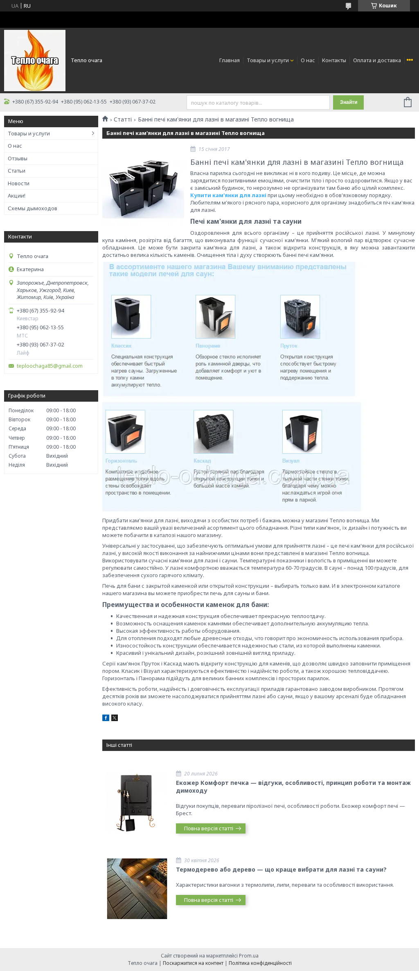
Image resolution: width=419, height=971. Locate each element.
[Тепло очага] (34, 59)
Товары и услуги (268, 60)
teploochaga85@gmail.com (50, 365)
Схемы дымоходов (32, 208)
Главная (229, 60)
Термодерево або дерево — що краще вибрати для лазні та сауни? (281, 869)
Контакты (334, 60)
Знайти (348, 102)
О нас (308, 60)
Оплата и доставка (377, 60)
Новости (18, 183)
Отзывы (17, 158)
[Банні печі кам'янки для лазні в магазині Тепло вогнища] (143, 188)
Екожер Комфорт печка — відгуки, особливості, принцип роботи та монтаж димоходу (293, 786)
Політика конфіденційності (260, 963)
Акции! (16, 195)
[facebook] (105, 719)
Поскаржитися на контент (193, 963)
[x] (114, 719)
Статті (123, 119)
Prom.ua (249, 955)
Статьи (16, 170)
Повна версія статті (208, 828)
